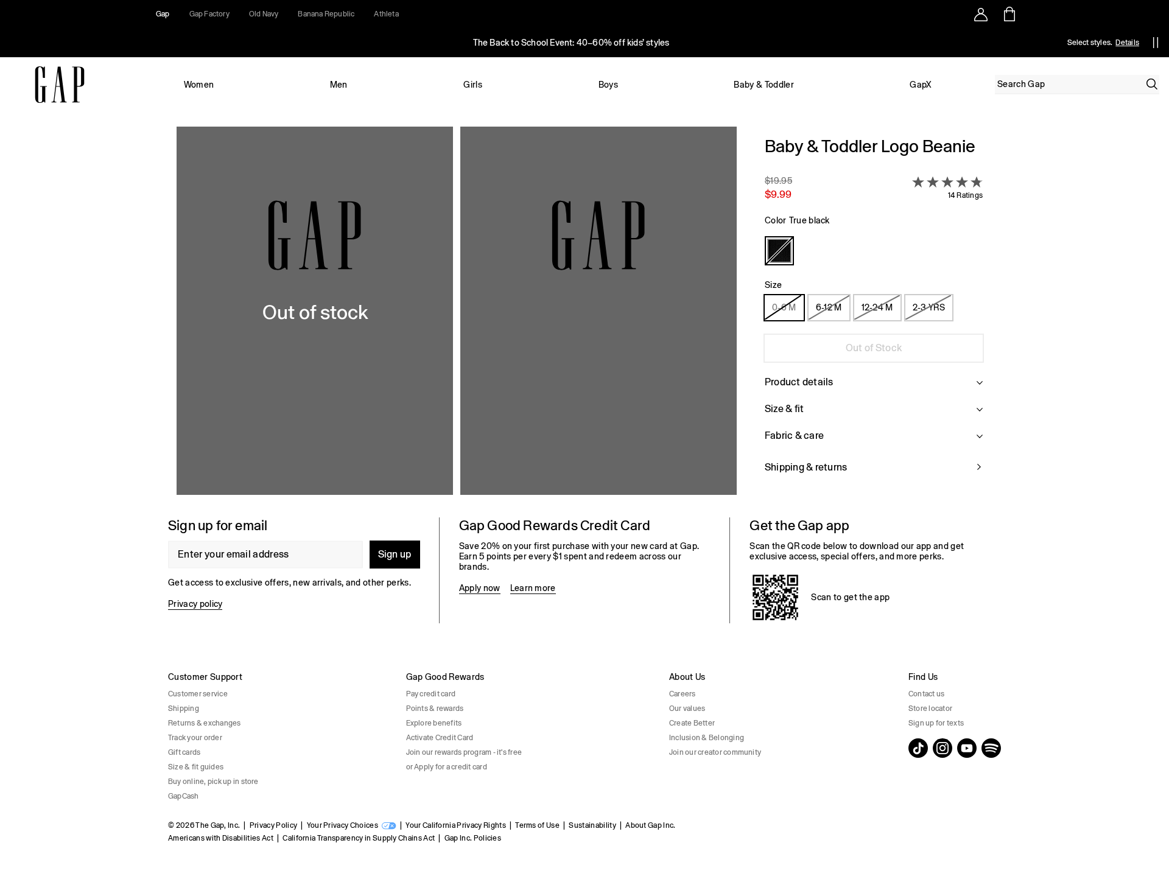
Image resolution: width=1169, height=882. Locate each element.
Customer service (198, 694)
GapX (921, 84)
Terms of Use (537, 825)
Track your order (195, 737)
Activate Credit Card (440, 737)
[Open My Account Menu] (981, 14)
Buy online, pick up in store (213, 781)
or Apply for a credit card (446, 767)
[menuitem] (198, 84)
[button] (457, 312)
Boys (608, 84)
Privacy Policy (273, 825)
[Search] (1152, 84)
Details (1127, 42)
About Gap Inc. (650, 825)
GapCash (183, 796)
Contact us (926, 694)
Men (339, 84)
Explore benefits (434, 723)
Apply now (479, 588)
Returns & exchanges (204, 723)
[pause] (1155, 42)
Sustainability (592, 825)
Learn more (533, 588)
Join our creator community (715, 752)
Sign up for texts (936, 723)
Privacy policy (195, 604)
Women (199, 84)
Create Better (692, 723)
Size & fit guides (195, 767)
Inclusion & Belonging (706, 737)
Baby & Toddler (763, 84)
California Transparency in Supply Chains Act (359, 838)
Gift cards (184, 752)
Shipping (183, 708)
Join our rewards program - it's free (464, 752)
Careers (682, 694)
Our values (687, 708)
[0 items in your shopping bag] (1008, 14)
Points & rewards (435, 708)
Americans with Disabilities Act (220, 838)
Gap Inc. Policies (472, 838)
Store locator (930, 708)
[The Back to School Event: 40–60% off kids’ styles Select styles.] (571, 42)
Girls (472, 84)
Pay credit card (431, 694)
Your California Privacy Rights (455, 825)
